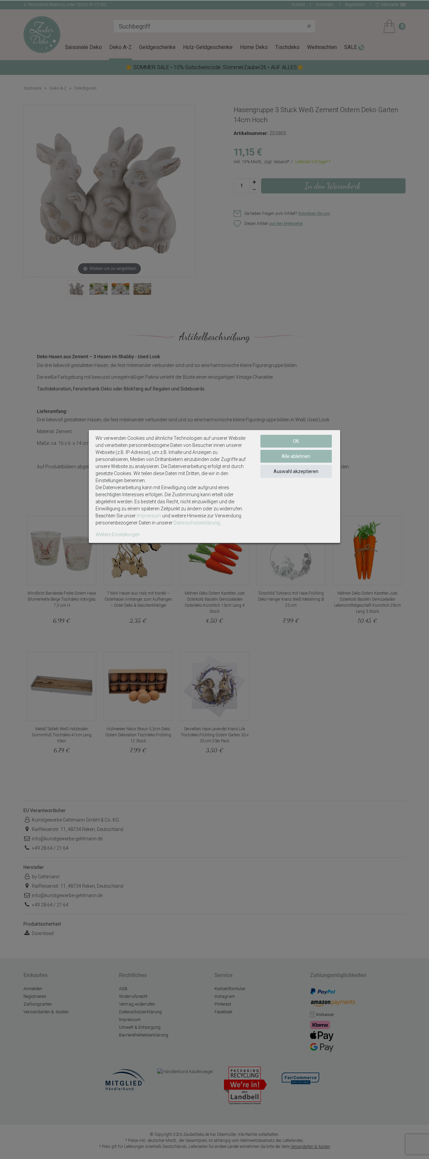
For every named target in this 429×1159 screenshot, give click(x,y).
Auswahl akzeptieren (295, 471)
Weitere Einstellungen (118, 534)
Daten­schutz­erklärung (197, 522)
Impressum (149, 515)
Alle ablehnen (296, 456)
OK (296, 441)
